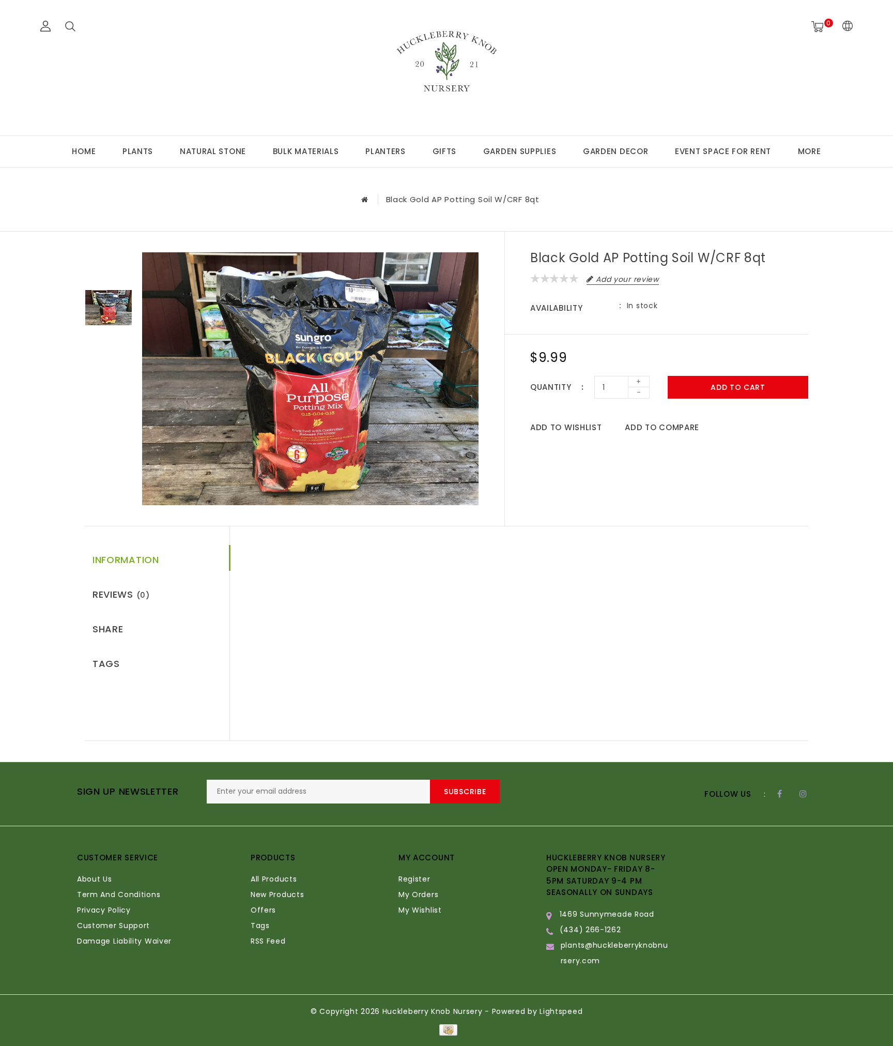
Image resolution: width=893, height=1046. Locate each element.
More (809, 151)
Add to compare (662, 427)
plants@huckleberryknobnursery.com (614, 953)
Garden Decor (615, 151)
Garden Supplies (520, 151)
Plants (137, 151)
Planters (385, 151)
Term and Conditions (118, 894)
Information (126, 559)
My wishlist (420, 910)
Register (414, 879)
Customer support (113, 925)
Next (108, 355)
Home (84, 151)
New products (277, 894)
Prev (108, 260)
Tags (106, 663)
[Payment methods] (446, 1029)
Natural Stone (213, 151)
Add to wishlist (566, 427)
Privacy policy (104, 910)
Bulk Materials (306, 151)
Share (108, 629)
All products (274, 879)
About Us (94, 879)
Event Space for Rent (723, 151)
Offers (263, 910)
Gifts (445, 151)
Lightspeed (561, 1011)
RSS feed (268, 941)
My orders (418, 894)
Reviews (121, 594)
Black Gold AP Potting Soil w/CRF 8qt (463, 199)
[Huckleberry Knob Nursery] (446, 66)
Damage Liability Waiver (124, 941)
